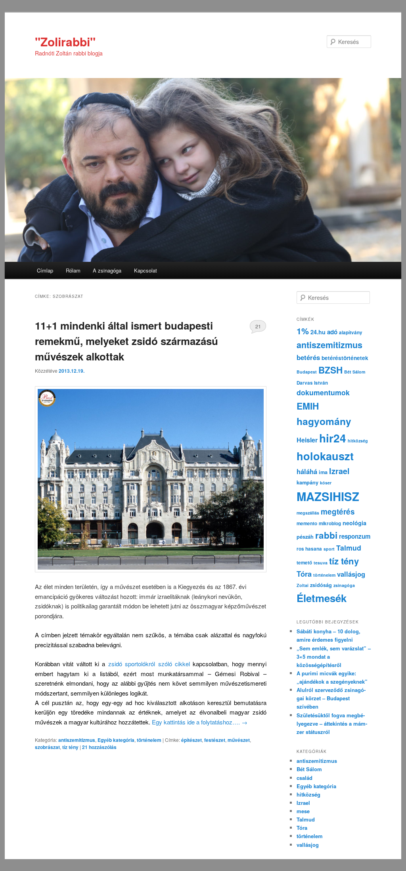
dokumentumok (323, 392)
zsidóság (321, 585)
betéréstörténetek (345, 358)
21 (258, 326)
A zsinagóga (107, 270)
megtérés (338, 511)
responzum (355, 536)
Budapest (307, 372)
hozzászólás (99, 747)
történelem (149, 739)
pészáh (305, 536)
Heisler (307, 439)
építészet (191, 739)
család (304, 777)
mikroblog (330, 523)
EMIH (308, 405)
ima (323, 472)
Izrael (339, 470)
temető (304, 562)
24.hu (318, 332)
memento (307, 523)
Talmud (348, 548)
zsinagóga (344, 585)
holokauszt (325, 455)
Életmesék (322, 598)
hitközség (358, 441)
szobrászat (47, 747)
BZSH (330, 370)
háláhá (307, 471)
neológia (354, 523)
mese (303, 811)
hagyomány (324, 421)
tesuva (320, 563)
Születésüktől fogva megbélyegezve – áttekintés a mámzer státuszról (332, 723)
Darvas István (312, 382)
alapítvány (350, 332)
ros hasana (309, 548)
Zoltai (302, 585)
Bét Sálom (354, 372)
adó (332, 332)
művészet (239, 739)
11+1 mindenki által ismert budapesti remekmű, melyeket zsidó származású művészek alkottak (126, 341)
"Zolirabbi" (65, 41)
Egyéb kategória (116, 739)
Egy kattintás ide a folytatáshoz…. (199, 722)
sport (329, 549)
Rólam (73, 270)
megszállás (308, 513)
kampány (307, 482)
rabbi (326, 535)
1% (303, 331)
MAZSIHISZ (328, 496)
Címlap (45, 270)
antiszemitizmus (76, 739)
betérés (308, 357)
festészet (214, 739)
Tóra (304, 573)
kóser (325, 483)
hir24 (332, 438)
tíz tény (70, 747)
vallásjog (351, 574)
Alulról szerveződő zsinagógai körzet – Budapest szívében (331, 698)
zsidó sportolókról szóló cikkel (149, 663)
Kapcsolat (145, 270)
